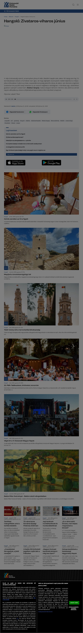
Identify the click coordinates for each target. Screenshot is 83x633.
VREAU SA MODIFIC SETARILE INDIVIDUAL (74, 608)
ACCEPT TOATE (74, 602)
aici (17, 618)
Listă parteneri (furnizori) (45, 611)
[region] (41, 607)
